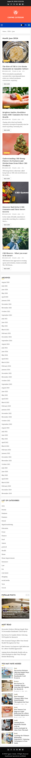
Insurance (5, 562)
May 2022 (5, 439)
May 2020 (5, 475)
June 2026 (5, 289)
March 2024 (5, 362)
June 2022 (5, 435)
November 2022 (7, 417)
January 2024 (6, 370)
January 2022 (6, 453)
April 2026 (5, 297)
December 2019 (6, 490)
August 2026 (5, 282)
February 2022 (6, 450)
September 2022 (7, 424)
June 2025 (5, 322)
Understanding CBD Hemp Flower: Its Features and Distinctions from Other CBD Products (14, 162)
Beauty (4, 510)
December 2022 (6, 413)
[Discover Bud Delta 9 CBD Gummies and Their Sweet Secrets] (15, 192)
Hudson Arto (7, 71)
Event (3, 532)
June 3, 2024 (17, 168)
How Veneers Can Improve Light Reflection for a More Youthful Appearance (21, 712)
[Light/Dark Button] (22, 25)
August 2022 (5, 428)
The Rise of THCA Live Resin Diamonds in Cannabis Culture (15, 67)
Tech (3, 584)
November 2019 (7, 493)
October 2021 (6, 464)
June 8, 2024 (17, 119)
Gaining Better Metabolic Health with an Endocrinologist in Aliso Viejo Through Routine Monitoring (14, 654)
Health (4, 550)
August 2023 (5, 388)
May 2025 (5, 326)
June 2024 (5, 351)
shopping (6, 60)
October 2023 (6, 380)
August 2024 (5, 344)
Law (3, 565)
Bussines (4, 517)
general (4, 547)
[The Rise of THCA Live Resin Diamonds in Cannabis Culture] (15, 52)
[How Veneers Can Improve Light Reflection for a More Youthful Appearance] (7, 712)
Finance (4, 536)
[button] (2, 25)
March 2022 (5, 446)
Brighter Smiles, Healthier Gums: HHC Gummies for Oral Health (15, 114)
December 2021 (6, 457)
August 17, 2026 (20, 691)
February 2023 (6, 406)
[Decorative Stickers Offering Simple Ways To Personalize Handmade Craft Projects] (7, 673)
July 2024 (4, 348)
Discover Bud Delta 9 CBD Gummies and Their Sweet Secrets (13, 209)
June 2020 (5, 471)
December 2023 (6, 373)
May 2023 (5, 395)
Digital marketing (7, 524)
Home (3, 554)
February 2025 (6, 333)
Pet (3, 569)
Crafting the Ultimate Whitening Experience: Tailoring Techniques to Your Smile (21, 739)
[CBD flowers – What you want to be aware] (15, 239)
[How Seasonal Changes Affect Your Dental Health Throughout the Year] (7, 699)
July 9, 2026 (19, 717)
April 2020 (5, 479)
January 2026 (6, 300)
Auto (3, 506)
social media (6, 580)
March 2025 (5, 330)
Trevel (4, 588)
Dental (4, 521)
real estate (5, 573)
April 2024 (5, 359)
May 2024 (5, 355)
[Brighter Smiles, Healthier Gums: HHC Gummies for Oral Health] (15, 98)
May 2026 (5, 293)
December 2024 (6, 337)
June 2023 (5, 391)
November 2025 (7, 308)
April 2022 (5, 442)
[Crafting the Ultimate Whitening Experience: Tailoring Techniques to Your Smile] (7, 738)
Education (5, 528)
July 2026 (4, 286)
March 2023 (5, 402)
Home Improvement (8, 558)
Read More (7, 84)
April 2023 (5, 399)
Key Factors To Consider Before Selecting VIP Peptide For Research (21, 686)
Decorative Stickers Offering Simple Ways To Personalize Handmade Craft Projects (21, 674)
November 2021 (7, 461)
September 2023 (7, 384)
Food (3, 539)
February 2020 (6, 486)
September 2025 (7, 315)
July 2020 (4, 468)
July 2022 (4, 431)
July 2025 (4, 319)
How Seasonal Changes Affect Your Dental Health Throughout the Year (21, 699)
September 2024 (7, 340)
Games (4, 543)
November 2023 (7, 377)
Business (4, 513)
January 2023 (6, 410)
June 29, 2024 (17, 71)
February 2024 (6, 366)
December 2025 (6, 304)
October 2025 (6, 311)
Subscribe (29, 25)
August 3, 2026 (20, 704)
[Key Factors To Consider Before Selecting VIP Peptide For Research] (7, 686)
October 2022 (6, 421)
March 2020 (5, 482)
